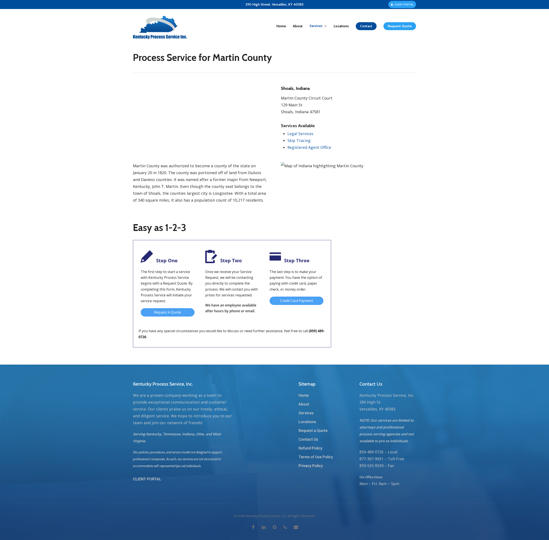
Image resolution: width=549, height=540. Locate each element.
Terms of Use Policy (316, 457)
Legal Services (300, 133)
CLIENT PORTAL (147, 479)
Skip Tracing (299, 140)
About (304, 404)
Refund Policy (310, 448)
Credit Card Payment (296, 300)
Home (304, 395)
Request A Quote (167, 312)
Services (306, 413)
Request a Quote (313, 430)
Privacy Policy (311, 465)
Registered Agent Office (309, 147)
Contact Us (308, 439)
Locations (307, 421)
